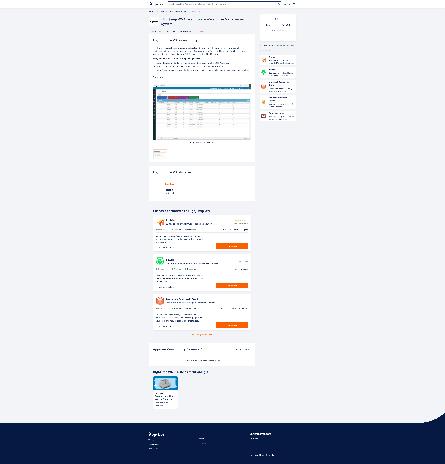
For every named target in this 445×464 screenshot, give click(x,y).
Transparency (153, 444)
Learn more (231, 246)
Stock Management (181, 11)
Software (202, 443)
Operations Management (162, 11)
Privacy (151, 439)
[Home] (150, 11)
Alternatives (187, 31)
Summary (158, 31)
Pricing (172, 31)
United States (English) (269, 455)
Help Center (254, 443)
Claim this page (289, 45)
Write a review (242, 349)
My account (254, 438)
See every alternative (202, 334)
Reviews (202, 31)
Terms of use (153, 449)
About (201, 439)
